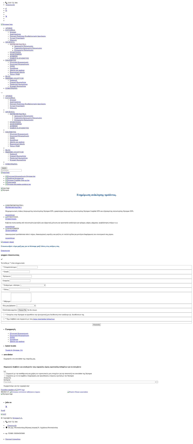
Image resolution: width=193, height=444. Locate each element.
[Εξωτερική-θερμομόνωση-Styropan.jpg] (20, 176)
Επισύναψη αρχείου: (10, 310)
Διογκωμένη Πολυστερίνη (23, 46)
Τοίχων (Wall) (15, 74)
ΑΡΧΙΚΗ (8, 28)
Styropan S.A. (18, 418)
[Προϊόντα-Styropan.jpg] (14, 178)
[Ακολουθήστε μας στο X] (6, 16)
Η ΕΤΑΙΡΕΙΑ (10, 30)
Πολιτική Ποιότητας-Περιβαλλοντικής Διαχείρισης (28, 36)
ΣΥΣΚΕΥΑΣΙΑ (15, 52)
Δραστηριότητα (15, 34)
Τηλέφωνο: (7, 276)
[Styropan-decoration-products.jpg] (18, 184)
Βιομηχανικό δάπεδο (17, 72)
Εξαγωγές (13, 40)
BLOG (7, 76)
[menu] (2, 92)
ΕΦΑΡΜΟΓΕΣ (10, 60)
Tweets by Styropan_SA (14, 350)
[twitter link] (6, 406)
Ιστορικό (13, 32)
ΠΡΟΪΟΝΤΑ (10, 42)
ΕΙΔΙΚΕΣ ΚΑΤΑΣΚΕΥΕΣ (19, 58)
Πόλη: (6, 289)
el (6, 8)
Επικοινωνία (10, 5)
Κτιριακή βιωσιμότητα (18, 86)
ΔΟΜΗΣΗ (14, 56)
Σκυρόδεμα (14, 68)
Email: (6, 272)
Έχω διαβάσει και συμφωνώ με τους (30, 319)
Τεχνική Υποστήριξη (17, 38)
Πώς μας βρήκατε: (9, 306)
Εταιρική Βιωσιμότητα (18, 82)
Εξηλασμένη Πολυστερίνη (23, 50)
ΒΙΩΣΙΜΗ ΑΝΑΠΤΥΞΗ (14, 78)
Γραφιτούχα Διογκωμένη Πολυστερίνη (28, 48)
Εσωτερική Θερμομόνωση (19, 64)
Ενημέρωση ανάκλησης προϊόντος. (96, 194)
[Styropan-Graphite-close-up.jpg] (17, 180)
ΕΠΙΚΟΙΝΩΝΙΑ (11, 88)
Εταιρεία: (6, 281)
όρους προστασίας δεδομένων (44, 319)
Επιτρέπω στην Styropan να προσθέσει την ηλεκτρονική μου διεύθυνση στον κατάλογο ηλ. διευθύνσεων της (44, 315)
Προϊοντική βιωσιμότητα (18, 84)
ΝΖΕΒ (12, 66)
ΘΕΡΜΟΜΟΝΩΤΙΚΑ (18, 44)
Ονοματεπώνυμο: (10, 267)
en (6, 10)
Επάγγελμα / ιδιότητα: (11, 285)
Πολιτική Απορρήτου (12, 439)
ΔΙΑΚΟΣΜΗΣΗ (16, 54)
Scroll (3, 410)
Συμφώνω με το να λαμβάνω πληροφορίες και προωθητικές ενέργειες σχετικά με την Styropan (40, 376)
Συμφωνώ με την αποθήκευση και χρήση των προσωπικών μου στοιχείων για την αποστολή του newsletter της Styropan (49, 373)
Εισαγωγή (13, 80)
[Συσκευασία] (10, 182)
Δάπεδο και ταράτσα (17, 70)
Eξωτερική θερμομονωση (19, 62)
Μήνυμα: (7, 301)
